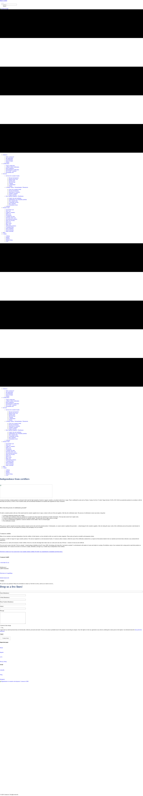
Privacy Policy (3, 661)
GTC (1, 657)
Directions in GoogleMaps (6, 573)
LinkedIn (2, 670)
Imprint (1, 652)
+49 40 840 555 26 (4, 562)
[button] (4, 6)
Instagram (2, 679)
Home (1, 647)
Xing (1, 674)
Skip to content (3, 0)
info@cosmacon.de (4, 577)
